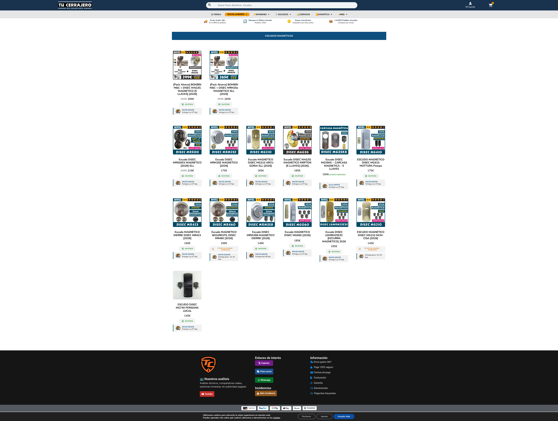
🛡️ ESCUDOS (281, 14)
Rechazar (306, 416)
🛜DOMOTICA (322, 14)
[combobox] (281, 5)
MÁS (341, 14)
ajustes (276, 417)
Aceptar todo (344, 416)
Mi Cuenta (470, 7)
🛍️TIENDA (216, 14)
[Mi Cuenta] (470, 3)
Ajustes (324, 416)
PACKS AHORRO (235, 14)
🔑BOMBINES (260, 14)
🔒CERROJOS (303, 14)
